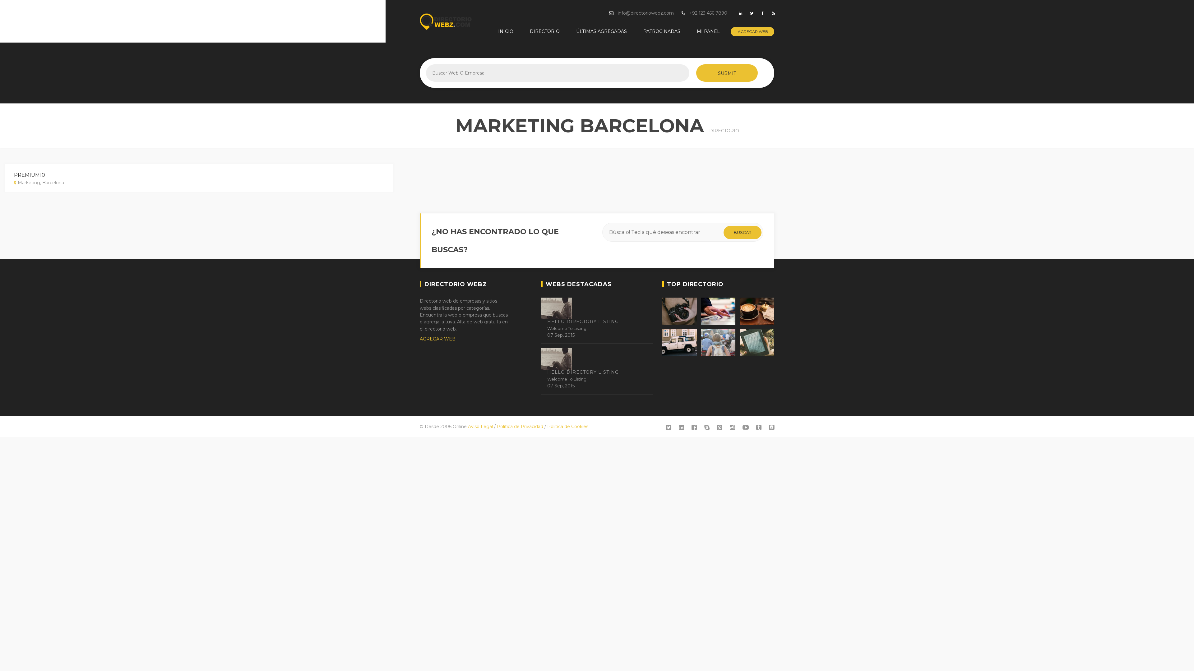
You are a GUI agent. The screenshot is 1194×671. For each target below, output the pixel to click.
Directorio (545, 31)
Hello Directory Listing (583, 321)
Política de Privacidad (520, 426)
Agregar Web (753, 31)
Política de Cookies (567, 426)
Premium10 (29, 175)
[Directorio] (446, 22)
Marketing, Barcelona (41, 182)
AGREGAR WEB (438, 339)
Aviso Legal (480, 426)
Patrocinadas (661, 31)
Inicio (505, 31)
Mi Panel (708, 31)
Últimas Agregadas (601, 31)
